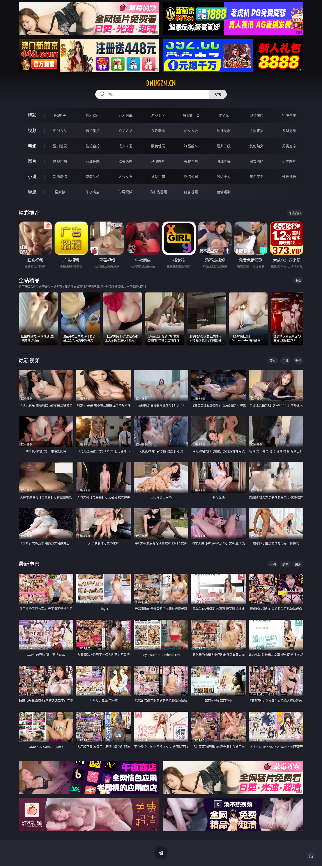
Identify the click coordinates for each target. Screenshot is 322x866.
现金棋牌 (256, 115)
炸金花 (223, 115)
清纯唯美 (224, 161)
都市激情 (60, 176)
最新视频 (29, 360)
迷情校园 (191, 176)
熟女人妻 (191, 130)
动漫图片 (158, 161)
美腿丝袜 (191, 161)
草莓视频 (126, 192)
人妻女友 (126, 176)
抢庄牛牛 (289, 115)
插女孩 (60, 192)
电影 (32, 146)
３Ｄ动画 (158, 130)
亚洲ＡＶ (60, 130)
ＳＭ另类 (289, 130)
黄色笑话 (256, 176)
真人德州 (93, 115)
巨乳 (285, 360)
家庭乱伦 (93, 176)
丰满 (273, 564)
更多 (298, 360)
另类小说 (224, 176)
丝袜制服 (224, 130)
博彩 (32, 115)
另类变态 (289, 146)
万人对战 (126, 115)
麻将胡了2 (191, 115)
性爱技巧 (289, 176)
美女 (273, 360)
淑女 (285, 564)
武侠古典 (158, 176)
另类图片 (289, 161)
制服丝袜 (191, 146)
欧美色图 (126, 161)
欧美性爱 (158, 146)
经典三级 (224, 146)
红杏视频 (191, 192)
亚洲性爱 (60, 146)
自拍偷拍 (93, 130)
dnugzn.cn (161, 83)
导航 (32, 192)
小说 (32, 177)
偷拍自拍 (93, 146)
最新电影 (29, 563)
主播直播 (256, 130)
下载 (298, 280)
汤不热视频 (158, 192)
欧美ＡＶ (126, 130)
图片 (32, 161)
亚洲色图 (93, 161)
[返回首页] (311, 856)
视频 (32, 131)
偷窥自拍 (60, 161)
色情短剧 (224, 192)
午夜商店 (93, 192)
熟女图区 (256, 161)
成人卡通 (126, 146)
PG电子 (60, 115)
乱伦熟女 (256, 146)
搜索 (217, 94)
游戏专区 (158, 115)
